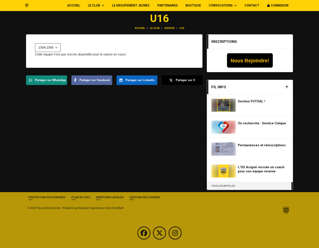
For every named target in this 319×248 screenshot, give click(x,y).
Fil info (218, 87)
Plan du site (80, 197)
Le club (94, 5)
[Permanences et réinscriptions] (223, 149)
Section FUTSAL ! (251, 101)
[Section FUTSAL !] (223, 105)
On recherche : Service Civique (262, 123)
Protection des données (46, 197)
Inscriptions (224, 41)
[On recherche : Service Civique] (223, 127)
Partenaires (167, 5)
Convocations (221, 5)
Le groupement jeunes (131, 5)
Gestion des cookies (145, 197)
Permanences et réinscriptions (262, 145)
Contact (252, 5)
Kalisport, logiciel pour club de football (101, 208)
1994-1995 (46, 47)
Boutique (193, 5)
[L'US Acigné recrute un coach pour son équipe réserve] (223, 171)
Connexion (279, 5)
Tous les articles (223, 186)
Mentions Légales (109, 197)
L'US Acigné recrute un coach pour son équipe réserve (261, 169)
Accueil (73, 5)
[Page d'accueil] (286, 210)
